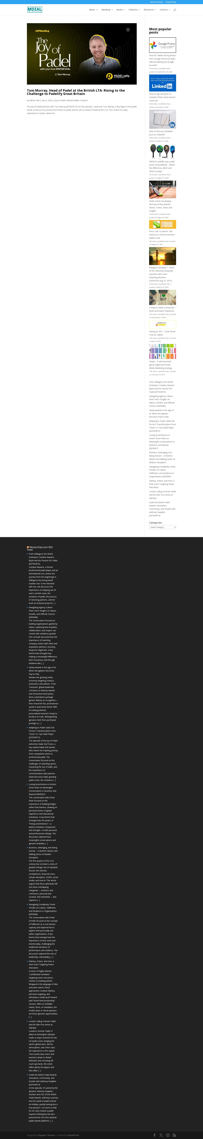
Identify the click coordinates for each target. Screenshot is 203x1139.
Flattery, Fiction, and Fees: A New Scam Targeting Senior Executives (161, 484)
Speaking (106, 10)
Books (119, 10)
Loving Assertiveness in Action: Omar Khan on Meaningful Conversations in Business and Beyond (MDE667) (162, 441)
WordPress (73, 1135)
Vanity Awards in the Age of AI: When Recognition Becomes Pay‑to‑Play (161, 413)
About (92, 10)
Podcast (84, 100)
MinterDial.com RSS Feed (40, 548)
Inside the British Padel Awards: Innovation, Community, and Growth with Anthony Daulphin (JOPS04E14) (162, 509)
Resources (149, 10)
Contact (164, 10)
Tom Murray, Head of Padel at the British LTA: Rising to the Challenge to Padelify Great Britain (76, 92)
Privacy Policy (171, 2)
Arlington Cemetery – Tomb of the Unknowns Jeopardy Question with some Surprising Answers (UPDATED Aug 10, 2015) (161, 274)
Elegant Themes (47, 1135)
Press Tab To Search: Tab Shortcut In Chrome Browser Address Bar (162, 234)
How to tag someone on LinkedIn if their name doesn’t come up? (162, 97)
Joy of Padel (60, 100)
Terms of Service (156, 2)
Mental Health (73, 100)
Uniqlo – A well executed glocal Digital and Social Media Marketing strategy (160, 364)
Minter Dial (34, 100)
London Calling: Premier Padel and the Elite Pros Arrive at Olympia (162, 494)
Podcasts (133, 10)
